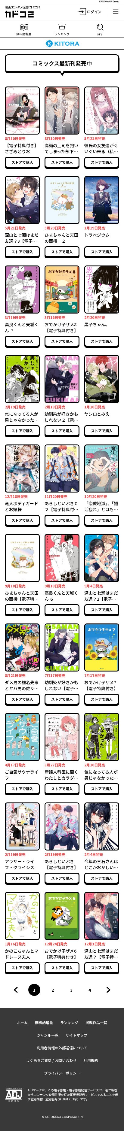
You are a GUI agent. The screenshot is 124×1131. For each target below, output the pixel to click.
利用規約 (91, 1060)
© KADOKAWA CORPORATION (62, 1116)
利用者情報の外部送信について (62, 1047)
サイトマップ (76, 1035)
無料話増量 (44, 1022)
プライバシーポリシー (62, 1072)
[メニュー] (116, 12)
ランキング (69, 1022)
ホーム (22, 1022)
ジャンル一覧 (47, 1035)
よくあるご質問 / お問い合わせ (51, 1060)
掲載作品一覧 (96, 1022)
